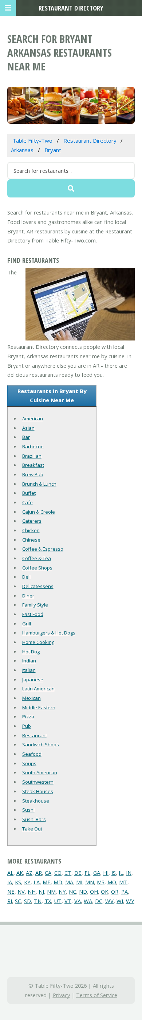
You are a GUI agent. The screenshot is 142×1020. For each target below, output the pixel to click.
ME (47, 882)
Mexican (31, 698)
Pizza (28, 716)
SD (27, 901)
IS (113, 872)
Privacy (61, 995)
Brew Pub (32, 474)
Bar (26, 437)
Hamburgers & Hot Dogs (48, 632)
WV (109, 901)
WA (88, 901)
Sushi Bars (34, 819)
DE (78, 872)
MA (69, 882)
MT (123, 882)
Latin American (38, 688)
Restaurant (34, 735)
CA (48, 872)
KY (27, 882)
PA (124, 891)
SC (18, 901)
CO (58, 872)
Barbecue (33, 446)
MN (89, 882)
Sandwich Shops (40, 744)
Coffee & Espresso (42, 549)
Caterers (32, 521)
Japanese (32, 679)
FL (87, 872)
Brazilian (32, 456)
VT (67, 901)
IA (9, 882)
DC (98, 901)
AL (10, 872)
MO (111, 882)
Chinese (31, 539)
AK (19, 872)
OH (94, 891)
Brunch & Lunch (39, 484)
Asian (28, 428)
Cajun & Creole (38, 512)
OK (104, 891)
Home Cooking (38, 642)
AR (38, 872)
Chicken (31, 530)
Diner (28, 595)
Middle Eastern (38, 707)
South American (39, 772)
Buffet (29, 493)
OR (114, 891)
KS (18, 882)
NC (72, 891)
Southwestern (38, 782)
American (32, 418)
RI (9, 901)
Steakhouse (35, 800)
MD (58, 882)
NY (62, 891)
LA (36, 882)
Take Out (32, 828)
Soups (29, 763)
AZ (29, 872)
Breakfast (33, 465)
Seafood (32, 754)
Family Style (35, 604)
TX (47, 901)
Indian (29, 660)
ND (83, 891)
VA (77, 901)
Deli (26, 577)
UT (58, 901)
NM (51, 891)
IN (128, 872)
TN (38, 901)
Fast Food (32, 614)
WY (130, 901)
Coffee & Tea (36, 558)
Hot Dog (31, 651)
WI (120, 901)
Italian (29, 670)
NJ (41, 891)
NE (11, 891)
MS (100, 882)
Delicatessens (38, 586)
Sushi (28, 810)
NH (32, 891)
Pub (26, 726)
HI (106, 872)
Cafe (27, 502)
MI (79, 882)
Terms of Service (96, 995)
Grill (26, 623)
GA (96, 872)
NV (21, 891)
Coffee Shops (37, 567)
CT (67, 872)
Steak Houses (37, 791)
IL (121, 872)
